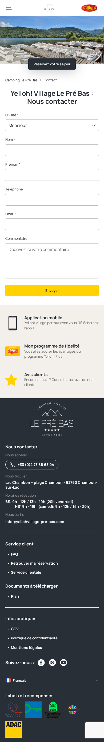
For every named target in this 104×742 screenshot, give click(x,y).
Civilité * (12, 115)
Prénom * (13, 164)
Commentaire (16, 238)
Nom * (10, 139)
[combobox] (52, 125)
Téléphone (14, 189)
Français (19, 680)
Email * (10, 214)
